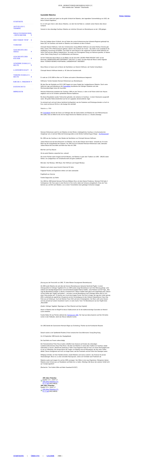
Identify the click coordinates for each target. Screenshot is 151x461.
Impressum (18, 91)
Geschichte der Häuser (20, 57)
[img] (22, 11)
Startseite (18, 21)
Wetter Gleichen (124, 16)
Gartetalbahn (67, 86)
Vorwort (17, 45)
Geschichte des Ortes (20, 51)
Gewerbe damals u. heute (22, 64)
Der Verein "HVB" (21, 40)
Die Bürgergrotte (104, 134)
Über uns (35, 456)
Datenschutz (19, 87)
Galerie (50, 456)
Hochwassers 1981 (72, 315)
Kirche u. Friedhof (21, 82)
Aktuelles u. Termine (19, 27)
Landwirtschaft (21, 70)
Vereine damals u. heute (21, 76)
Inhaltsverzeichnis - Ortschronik (22, 34)
